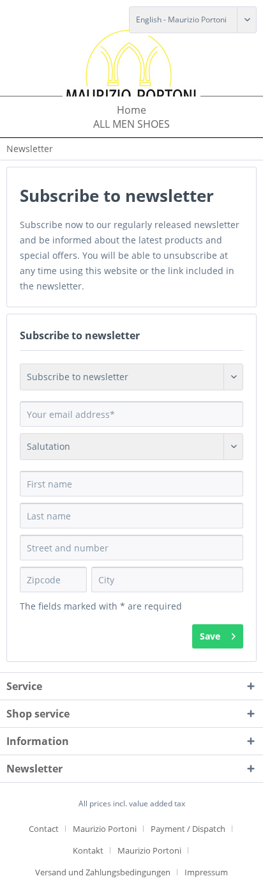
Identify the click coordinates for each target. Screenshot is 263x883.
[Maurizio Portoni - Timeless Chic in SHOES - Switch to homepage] (131, 67)
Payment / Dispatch (188, 828)
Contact (44, 828)
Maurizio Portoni (105, 828)
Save (210, 636)
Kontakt (88, 850)
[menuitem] (131, 110)
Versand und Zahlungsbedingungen (102, 872)
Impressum (206, 872)
